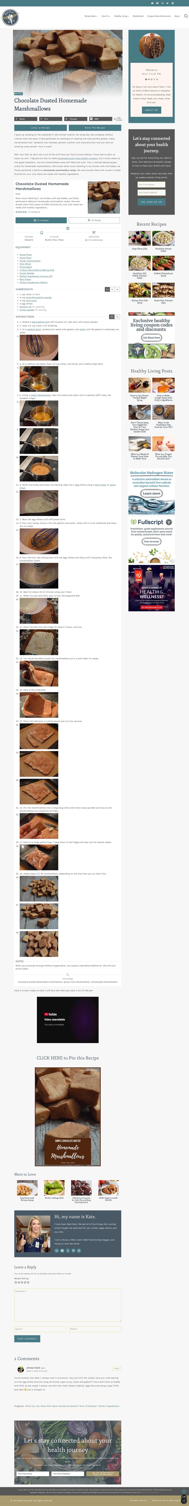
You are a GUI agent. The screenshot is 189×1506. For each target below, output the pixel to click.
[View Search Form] (186, 16)
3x (117, 289)
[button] (17, 212)
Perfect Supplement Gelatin (34, 282)
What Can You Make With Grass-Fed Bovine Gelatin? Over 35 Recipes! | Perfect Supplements (72, 1406)
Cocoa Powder (27, 273)
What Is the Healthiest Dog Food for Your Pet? (163, 425)
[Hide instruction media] (117, 317)
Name (19, 1329)
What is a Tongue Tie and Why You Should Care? (163, 456)
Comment (21, 1291)
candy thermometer (41, 395)
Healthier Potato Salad (163, 250)
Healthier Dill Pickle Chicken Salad (139, 275)
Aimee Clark (33, 1367)
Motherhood (138, 16)
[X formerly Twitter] (167, 3)
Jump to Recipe (40, 128)
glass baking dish (40, 322)
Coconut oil (25, 307)
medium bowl (34, 329)
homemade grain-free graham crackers (77, 158)
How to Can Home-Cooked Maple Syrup (139, 398)
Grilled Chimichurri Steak (163, 274)
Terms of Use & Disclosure (150, 1492)
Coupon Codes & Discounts (159, 16)
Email (74, 1329)
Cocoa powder (27, 310)
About (177, 16)
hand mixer (100, 485)
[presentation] (140, 238)
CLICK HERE (50, 1058)
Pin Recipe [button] (96, 220)
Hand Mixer (25, 257)
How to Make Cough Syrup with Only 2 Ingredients (164, 398)
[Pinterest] (173, 3)
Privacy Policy (138, 1500)
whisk (82, 329)
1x (107, 289)
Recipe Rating (21, 1278)
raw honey (31, 300)
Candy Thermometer (30, 261)
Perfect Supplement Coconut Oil (36, 276)
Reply (117, 1368)
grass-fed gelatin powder (39, 297)
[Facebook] (157, 3)
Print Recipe (42, 220)
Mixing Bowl (26, 267)
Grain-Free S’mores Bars (163, 301)
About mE (151, 110)
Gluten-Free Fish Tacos (140, 301)
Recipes (18, 94)
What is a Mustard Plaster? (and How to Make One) (139, 456)
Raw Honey (25, 279)
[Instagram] (162, 3)
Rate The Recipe (95, 128)
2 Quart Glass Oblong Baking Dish (37, 270)
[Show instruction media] (111, 317)
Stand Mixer (26, 254)
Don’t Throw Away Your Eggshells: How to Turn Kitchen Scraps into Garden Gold (139, 427)
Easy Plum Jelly (139, 249)
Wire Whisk (25, 264)
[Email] (152, 3)
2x (112, 289)
